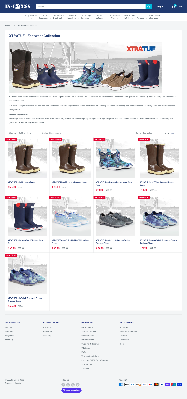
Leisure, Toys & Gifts (129, 16)
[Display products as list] (177, 133)
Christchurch (49, 327)
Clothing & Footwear (86, 16)
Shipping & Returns (90, 343)
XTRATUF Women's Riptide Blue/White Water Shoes (70, 241)
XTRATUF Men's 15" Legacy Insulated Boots (69, 182)
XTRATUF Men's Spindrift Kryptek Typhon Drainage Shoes (113, 241)
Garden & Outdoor (100, 16)
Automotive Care (115, 16)
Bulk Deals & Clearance (154, 16)
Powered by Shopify (13, 383)
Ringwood (9, 335)
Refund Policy (87, 339)
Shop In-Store (31, 15)
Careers (123, 335)
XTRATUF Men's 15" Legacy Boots (21, 182)
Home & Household (71, 16)
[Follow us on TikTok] (78, 385)
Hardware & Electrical (58, 16)
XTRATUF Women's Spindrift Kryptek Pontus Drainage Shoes (158, 241)
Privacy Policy (87, 335)
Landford (9, 331)
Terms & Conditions (90, 356)
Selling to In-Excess (128, 331)
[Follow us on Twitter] (68, 385)
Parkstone (47, 331)
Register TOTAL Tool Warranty (94, 360)
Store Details (87, 327)
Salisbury (9, 339)
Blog (122, 343)
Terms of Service (88, 331)
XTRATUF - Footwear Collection (24, 25)
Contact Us (124, 339)
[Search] (149, 6)
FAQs (83, 352)
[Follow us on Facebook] (63, 385)
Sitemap (85, 368)
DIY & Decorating (43, 16)
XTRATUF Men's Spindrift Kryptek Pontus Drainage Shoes (25, 299)
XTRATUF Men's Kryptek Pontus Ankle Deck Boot (114, 183)
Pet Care (140, 18)
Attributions (86, 364)
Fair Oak (8, 327)
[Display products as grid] (172, 133)
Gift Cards (85, 348)
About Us (124, 327)
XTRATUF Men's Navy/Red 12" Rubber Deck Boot (25, 241)
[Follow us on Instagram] (73, 385)
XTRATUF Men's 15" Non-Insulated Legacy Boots (157, 183)
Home (7, 25)
